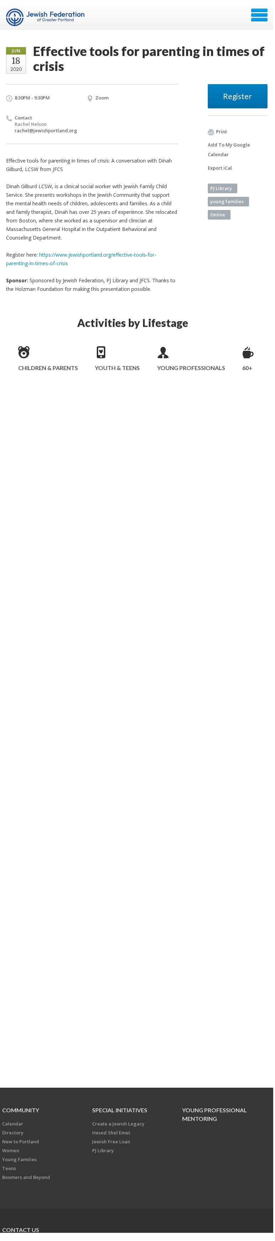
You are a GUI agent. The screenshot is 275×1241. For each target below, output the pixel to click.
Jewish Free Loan (111, 1141)
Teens (9, 1168)
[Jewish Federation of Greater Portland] (46, 17)
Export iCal (220, 168)
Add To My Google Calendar (229, 150)
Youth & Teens (117, 367)
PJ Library (221, 188)
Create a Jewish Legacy (118, 1124)
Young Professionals (191, 367)
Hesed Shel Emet (111, 1132)
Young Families (19, 1159)
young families (227, 201)
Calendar (12, 1124)
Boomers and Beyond (26, 1177)
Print (221, 131)
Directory (12, 1132)
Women (10, 1150)
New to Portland (20, 1141)
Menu (259, 15)
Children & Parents (48, 367)
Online (217, 214)
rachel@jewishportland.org (46, 130)
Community (20, 1110)
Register (237, 96)
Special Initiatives (119, 1110)
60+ (247, 367)
